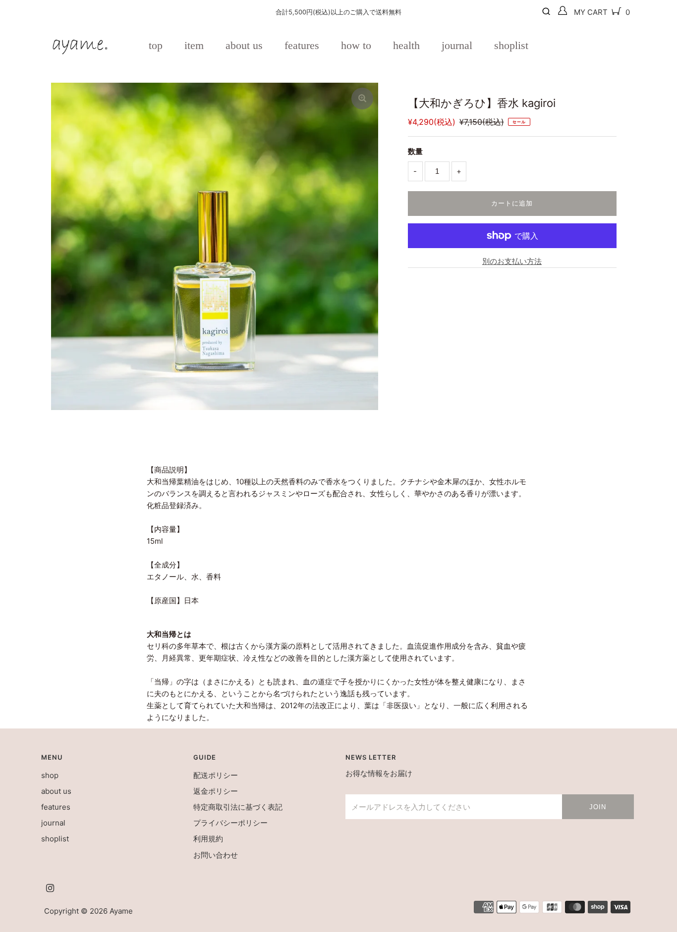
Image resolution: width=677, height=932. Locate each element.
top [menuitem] (156, 45)
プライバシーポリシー (230, 823)
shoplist (55, 838)
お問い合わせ (215, 855)
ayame (121, 911)
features (55, 807)
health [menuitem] (406, 45)
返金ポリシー (215, 791)
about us (56, 791)
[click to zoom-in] (362, 98)
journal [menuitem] (457, 45)
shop (49, 775)
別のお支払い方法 (512, 261)
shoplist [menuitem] (511, 45)
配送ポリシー (215, 775)
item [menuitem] (194, 45)
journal (53, 823)
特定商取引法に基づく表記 (237, 807)
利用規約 (208, 838)
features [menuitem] (301, 45)
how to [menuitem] (356, 45)
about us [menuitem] (244, 45)
